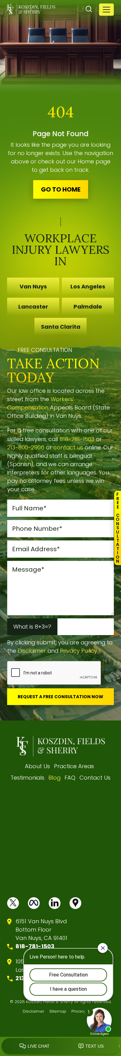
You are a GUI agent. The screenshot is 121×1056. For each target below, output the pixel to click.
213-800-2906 (25, 447)
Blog (54, 777)
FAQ (70, 777)
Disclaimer (32, 651)
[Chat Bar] (60, 1046)
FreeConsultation (117, 527)
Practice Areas (74, 766)
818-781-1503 (77, 439)
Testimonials (27, 777)
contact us (68, 447)
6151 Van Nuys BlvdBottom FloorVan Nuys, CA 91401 (41, 929)
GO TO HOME (60, 189)
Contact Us (94, 777)
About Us (37, 766)
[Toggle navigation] (106, 9)
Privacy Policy (78, 651)
